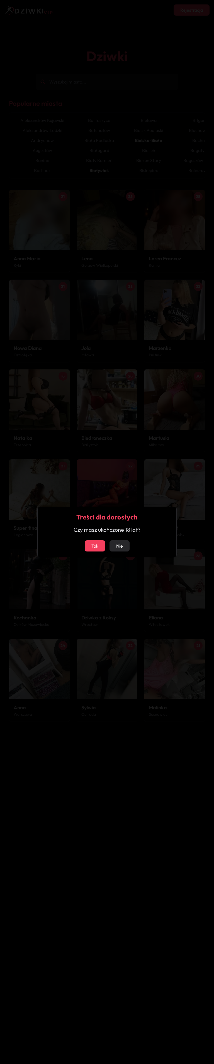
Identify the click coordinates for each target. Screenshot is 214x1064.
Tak (94, 546)
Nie (119, 546)
